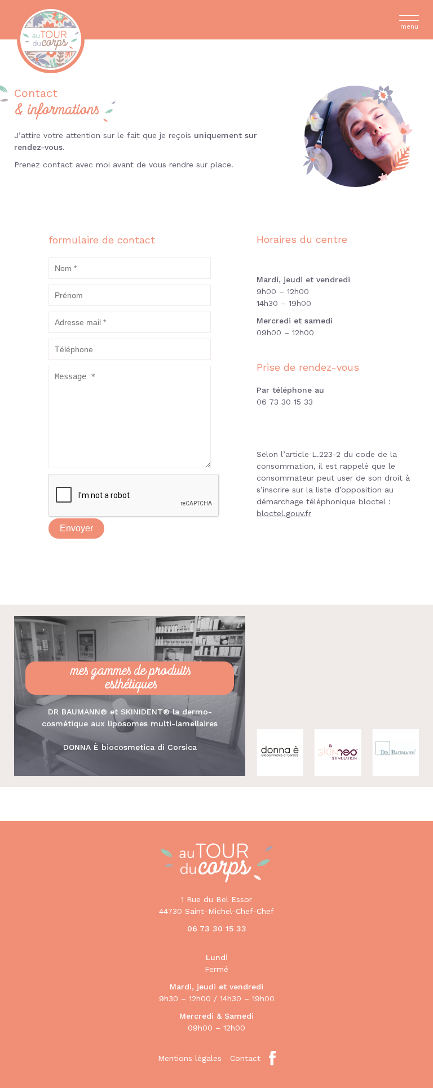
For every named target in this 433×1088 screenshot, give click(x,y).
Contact (245, 1058)
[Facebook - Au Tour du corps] (272, 1058)
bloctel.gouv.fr (284, 513)
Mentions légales (190, 1058)
